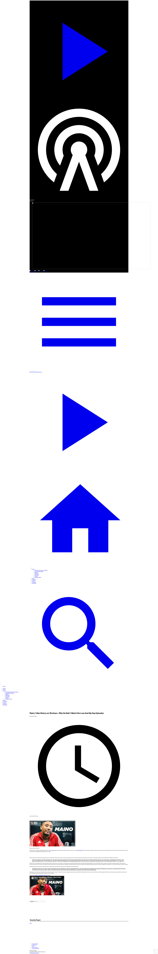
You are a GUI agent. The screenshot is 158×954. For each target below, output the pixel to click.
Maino (53, 850)
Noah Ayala (79, 850)
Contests (34, 582)
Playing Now (32, 272)
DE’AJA (36, 576)
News (33, 578)
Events (33, 580)
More (31, 923)
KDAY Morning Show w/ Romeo (41, 570)
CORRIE (36, 572)
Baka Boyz (37, 573)
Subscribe (34, 583)
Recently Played (38, 577)
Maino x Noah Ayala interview (41, 875)
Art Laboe (37, 575)
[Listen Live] (79, 50)
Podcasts (34, 579)
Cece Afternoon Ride (39, 571)
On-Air (33, 569)
